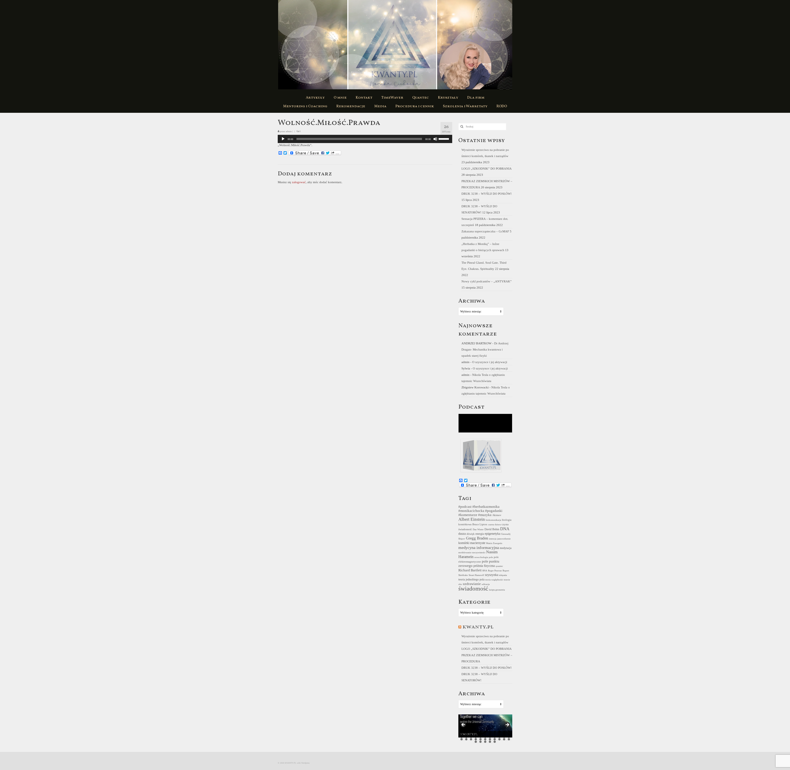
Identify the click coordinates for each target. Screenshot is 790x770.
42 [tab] (499, 739)
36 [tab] (471, 739)
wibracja (486, 584)
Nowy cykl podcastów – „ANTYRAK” (486, 281)
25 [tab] (471, 737)
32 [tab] (504, 737)
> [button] (507, 725)
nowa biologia (481, 557)
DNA (504, 529)
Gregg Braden (477, 538)
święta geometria (497, 590)
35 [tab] (466, 739)
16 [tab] (480, 734)
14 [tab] (471, 734)
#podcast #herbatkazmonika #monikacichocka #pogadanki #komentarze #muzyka (480, 511)
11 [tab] (509, 732)
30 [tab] (495, 737)
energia (479, 533)
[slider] (444, 138)
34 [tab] (461, 739)
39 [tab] (485, 739)
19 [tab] (495, 734)
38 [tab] (480, 739)
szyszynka (491, 575)
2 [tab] (466, 732)
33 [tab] (509, 737)
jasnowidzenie (504, 539)
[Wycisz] (435, 139)
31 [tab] (499, 737)
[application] (365, 139)
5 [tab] (480, 732)
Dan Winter (478, 529)
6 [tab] (485, 732)
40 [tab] (490, 739)
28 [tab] (485, 737)
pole (491, 557)
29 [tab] (490, 737)
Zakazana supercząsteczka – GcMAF (485, 231)
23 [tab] (461, 737)
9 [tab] (499, 732)
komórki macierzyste (471, 543)
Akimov (496, 515)
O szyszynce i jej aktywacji (489, 362)
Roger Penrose (495, 571)
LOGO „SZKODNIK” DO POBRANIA (486, 168)
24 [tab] (466, 737)
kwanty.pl (478, 627)
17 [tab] (485, 734)
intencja (492, 539)
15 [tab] (476, 734)
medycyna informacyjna (478, 547)
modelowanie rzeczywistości (471, 552)
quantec (499, 566)
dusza (462, 533)
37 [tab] (476, 739)
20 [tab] (499, 734)
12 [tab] (461, 734)
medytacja (505, 548)
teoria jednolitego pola (471, 579)
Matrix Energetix (494, 543)
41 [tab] (495, 739)
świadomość (473, 588)
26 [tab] (476, 737)
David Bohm (491, 529)
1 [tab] (461, 732)
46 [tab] (480, 742)
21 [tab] (504, 734)
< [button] (463, 725)
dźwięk (471, 533)
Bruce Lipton (479, 524)
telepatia (503, 575)
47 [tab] (485, 742)
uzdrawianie (472, 584)
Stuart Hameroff (476, 575)
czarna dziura (494, 524)
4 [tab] (476, 732)
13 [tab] (466, 734)
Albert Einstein (471, 519)
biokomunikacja (493, 520)
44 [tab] (509, 739)
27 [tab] (480, 737)
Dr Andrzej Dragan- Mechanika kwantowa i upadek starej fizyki (484, 349)
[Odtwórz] (283, 139)
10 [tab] (504, 732)
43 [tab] (504, 739)
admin (289, 131)
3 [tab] (471, 732)
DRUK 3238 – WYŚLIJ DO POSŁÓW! (486, 193)
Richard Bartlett (470, 570)
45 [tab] (476, 742)
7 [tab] (490, 732)
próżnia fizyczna (484, 565)
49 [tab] (495, 742)
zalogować (299, 182)
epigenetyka (492, 533)
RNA (484, 571)
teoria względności (494, 580)
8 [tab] (495, 732)
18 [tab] (490, 734)
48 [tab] (490, 742)
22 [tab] (509, 734)
